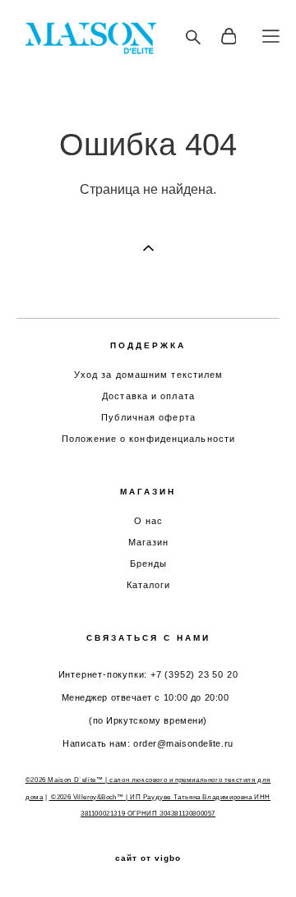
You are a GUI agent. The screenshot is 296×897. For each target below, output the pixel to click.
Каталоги (149, 585)
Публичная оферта (148, 417)
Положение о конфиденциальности (148, 439)
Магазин (148, 542)
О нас (149, 521)
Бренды (149, 563)
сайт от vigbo (148, 858)
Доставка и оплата (148, 396)
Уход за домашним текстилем (149, 375)
